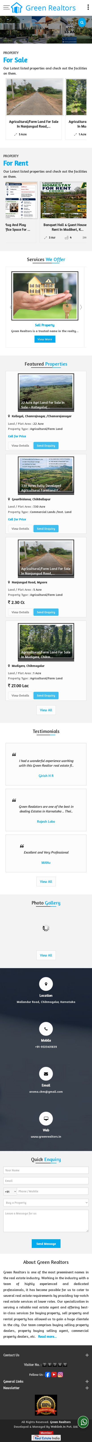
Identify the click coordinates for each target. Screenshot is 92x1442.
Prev (11, 307)
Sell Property (23, 325)
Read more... (47, 1336)
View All (46, 710)
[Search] (82, 22)
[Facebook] (47, 1374)
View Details (20, 445)
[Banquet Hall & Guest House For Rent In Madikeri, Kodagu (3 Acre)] (37, 200)
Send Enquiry (46, 445)
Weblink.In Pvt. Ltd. (64, 1426)
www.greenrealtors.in (46, 1136)
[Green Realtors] (43, 8)
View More (23, 339)
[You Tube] (54, 1374)
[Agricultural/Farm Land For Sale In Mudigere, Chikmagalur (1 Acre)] (47, 97)
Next (80, 307)
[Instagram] (60, 1374)
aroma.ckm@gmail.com (46, 1091)
